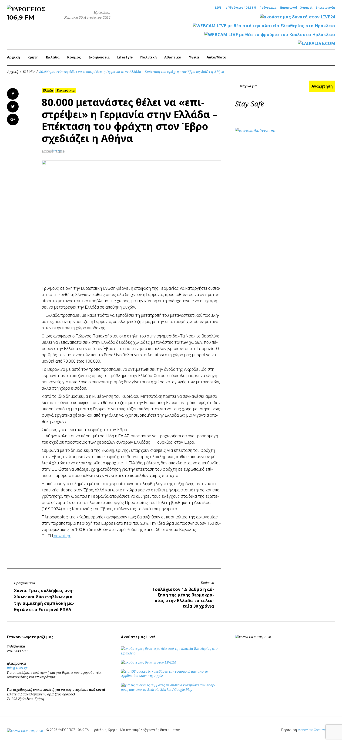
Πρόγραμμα (268, 8)
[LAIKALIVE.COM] (316, 43)
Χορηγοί (306, 8)
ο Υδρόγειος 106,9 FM (241, 8)
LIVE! (218, 8)
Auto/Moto (216, 57)
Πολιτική (148, 57)
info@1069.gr (17, 668)
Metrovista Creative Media (316, 730)
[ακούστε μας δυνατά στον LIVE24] (297, 17)
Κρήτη (32, 57)
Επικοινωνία (325, 8)
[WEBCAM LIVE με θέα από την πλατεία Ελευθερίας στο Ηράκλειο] (264, 26)
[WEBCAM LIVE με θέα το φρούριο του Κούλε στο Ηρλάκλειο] (269, 34)
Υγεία (194, 57)
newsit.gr (61, 535)
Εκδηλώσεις (99, 57)
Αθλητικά (172, 57)
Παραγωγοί (288, 8)
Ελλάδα (53, 57)
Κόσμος (74, 57)
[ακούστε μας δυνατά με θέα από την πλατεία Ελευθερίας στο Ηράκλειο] (171, 653)
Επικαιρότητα (66, 90)
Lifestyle (125, 57)
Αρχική (13, 57)
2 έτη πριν (56, 151)
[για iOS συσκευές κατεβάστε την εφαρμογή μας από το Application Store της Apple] (171, 676)
